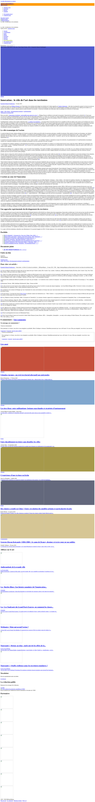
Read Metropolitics (8, 40)
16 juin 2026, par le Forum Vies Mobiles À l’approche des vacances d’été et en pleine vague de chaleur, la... (26, 630)
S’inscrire (9, 331)
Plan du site (3, 800)
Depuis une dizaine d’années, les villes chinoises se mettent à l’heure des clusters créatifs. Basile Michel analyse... (27, 513)
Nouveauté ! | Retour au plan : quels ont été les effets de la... (23, 646)
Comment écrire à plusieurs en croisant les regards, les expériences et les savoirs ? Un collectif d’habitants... (26, 479)
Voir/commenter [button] (20, 320)
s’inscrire (10, 339)
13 (60, 220)
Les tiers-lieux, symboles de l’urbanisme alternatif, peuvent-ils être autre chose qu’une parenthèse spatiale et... (26, 412)
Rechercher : (4, 45)
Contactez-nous (7, 43)
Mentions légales (18, 800)
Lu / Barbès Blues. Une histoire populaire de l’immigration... (24, 587)
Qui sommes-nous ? (8, 41)
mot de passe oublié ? (17, 331)
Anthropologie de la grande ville (13, 567)
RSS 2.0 (24, 800)
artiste (2, 111)
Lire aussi (4, 344)
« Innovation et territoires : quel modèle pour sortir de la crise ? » (23, 115)
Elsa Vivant (23, 293)
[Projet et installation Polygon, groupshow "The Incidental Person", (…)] (21, 243)
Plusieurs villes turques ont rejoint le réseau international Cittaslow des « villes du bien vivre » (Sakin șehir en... (27, 379)
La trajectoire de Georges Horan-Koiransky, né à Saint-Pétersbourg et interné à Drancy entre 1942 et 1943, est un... (27, 546)
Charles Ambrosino (62, 106)
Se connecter (10, 800)
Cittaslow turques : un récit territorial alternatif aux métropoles (25, 375)
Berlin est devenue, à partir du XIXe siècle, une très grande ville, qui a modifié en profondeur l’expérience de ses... (27, 571)
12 (55, 215)
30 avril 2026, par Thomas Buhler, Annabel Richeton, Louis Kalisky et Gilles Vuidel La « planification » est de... (27, 650)
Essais (2, 438)
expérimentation (27, 111)
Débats (2, 96)
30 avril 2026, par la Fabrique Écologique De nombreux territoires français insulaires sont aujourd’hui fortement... (27, 670)
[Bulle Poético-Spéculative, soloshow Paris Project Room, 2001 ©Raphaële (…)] (23, 236)
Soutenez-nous (11, 28)
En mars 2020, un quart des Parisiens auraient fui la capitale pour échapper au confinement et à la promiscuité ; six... (28, 446)
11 (30, 215)
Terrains (2, 372)
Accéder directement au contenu (8, 1)
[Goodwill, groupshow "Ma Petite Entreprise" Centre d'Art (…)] (19, 239)
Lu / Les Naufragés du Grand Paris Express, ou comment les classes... (27, 607)
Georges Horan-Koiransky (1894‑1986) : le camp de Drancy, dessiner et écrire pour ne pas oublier (38, 542)
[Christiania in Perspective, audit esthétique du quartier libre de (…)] (20, 238)
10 (70, 193)
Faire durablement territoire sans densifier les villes (20, 442)
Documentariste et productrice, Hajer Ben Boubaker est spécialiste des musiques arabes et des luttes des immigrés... (27, 591)
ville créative (7, 111)
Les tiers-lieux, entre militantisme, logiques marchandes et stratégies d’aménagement (33, 408)
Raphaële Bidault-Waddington (8, 103)
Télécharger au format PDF (7, 112)
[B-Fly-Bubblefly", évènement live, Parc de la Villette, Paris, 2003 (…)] (21, 235)
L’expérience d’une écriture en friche (15, 475)
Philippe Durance (16, 106)
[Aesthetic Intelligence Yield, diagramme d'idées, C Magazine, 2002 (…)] (21, 242)
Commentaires (4, 539)
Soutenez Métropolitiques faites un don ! (7, 4)
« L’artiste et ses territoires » (34, 121)
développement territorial (17, 111)
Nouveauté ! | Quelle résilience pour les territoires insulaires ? (24, 666)
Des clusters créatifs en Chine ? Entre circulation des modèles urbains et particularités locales (36, 509)
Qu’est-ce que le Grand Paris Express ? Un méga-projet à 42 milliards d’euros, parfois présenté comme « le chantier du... (29, 611)
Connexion (3, 331)
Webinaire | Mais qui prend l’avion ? (15, 627)
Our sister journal (5, 18)
